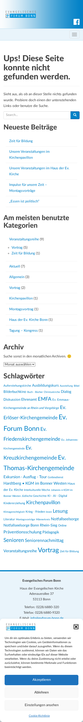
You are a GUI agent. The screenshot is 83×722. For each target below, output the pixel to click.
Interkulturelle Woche (37, 490)
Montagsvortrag (21, 309)
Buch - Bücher (35, 392)
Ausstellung (66, 386)
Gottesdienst (55, 477)
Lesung (60, 511)
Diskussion (11, 399)
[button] (76, 626)
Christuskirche (52, 392)
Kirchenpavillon (21, 298)
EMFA (44, 399)
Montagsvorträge (25, 519)
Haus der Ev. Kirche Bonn (28, 320)
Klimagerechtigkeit (14, 512)
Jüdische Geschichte (34, 496)
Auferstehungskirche (17, 385)
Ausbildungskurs (45, 385)
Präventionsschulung (22, 532)
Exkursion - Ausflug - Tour (25, 477)
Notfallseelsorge (65, 519)
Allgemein (16, 277)
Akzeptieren (42, 680)
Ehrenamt (29, 399)
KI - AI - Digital (57, 496)
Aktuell (14, 266)
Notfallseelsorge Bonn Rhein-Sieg (30, 525)
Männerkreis (43, 519)
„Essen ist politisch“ (24, 201)
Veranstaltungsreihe (24, 239)
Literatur (9, 519)
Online (62, 525)
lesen (49, 512)
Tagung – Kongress (23, 330)
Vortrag (17, 247)
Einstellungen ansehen (42, 705)
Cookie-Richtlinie (39, 715)
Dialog (66, 392)
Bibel (77, 386)
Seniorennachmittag (44, 540)
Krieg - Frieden (35, 511)
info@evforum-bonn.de (46, 618)
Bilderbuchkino (14, 392)
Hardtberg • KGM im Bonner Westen (35, 483)
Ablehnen (41, 692)
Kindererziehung (14, 503)
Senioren (13, 540)
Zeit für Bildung (21, 141)
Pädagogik (50, 532)
